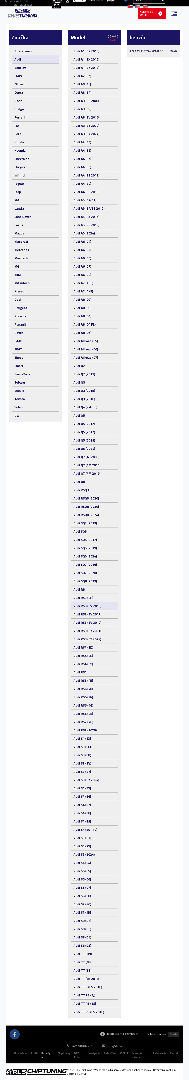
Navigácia (94, 1053)
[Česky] (137, 6)
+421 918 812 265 (81, 1046)
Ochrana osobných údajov (136, 1070)
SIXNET (82, 1074)
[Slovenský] (129, 6)
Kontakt (174, 1053)
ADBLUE (124, 1053)
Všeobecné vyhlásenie (107, 1070)
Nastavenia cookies (164, 1070)
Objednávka (20, 1053)
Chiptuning (64, 1053)
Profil (34, 1053)
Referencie (159, 1053)
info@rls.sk (25, 5)
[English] (144, 6)
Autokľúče (110, 1053)
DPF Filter (77, 1055)
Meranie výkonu (137, 1055)
